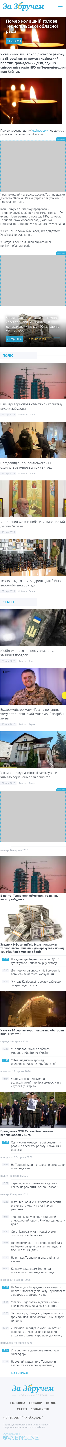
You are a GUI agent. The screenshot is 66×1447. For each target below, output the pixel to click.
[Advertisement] (33, 166)
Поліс (51, 1403)
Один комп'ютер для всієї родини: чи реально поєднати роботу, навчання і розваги (36, 1146)
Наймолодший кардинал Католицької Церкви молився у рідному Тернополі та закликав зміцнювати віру (38, 1291)
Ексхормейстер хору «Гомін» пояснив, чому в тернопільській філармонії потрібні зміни (32, 714)
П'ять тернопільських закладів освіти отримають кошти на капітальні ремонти (36, 1205)
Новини (35, 1403)
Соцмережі (40, 1409)
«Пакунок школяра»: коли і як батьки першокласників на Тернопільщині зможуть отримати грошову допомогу (36, 1331)
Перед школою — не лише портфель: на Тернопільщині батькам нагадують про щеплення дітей (36, 1246)
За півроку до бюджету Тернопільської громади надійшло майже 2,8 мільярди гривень (37, 1317)
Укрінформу (40, 130)
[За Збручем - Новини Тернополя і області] (23, 6)
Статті (22, 1409)
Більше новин (19, 1373)
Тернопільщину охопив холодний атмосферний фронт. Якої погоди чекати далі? (38, 1220)
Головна (17, 1403)
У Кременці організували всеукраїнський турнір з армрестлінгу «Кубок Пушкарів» (36, 1082)
